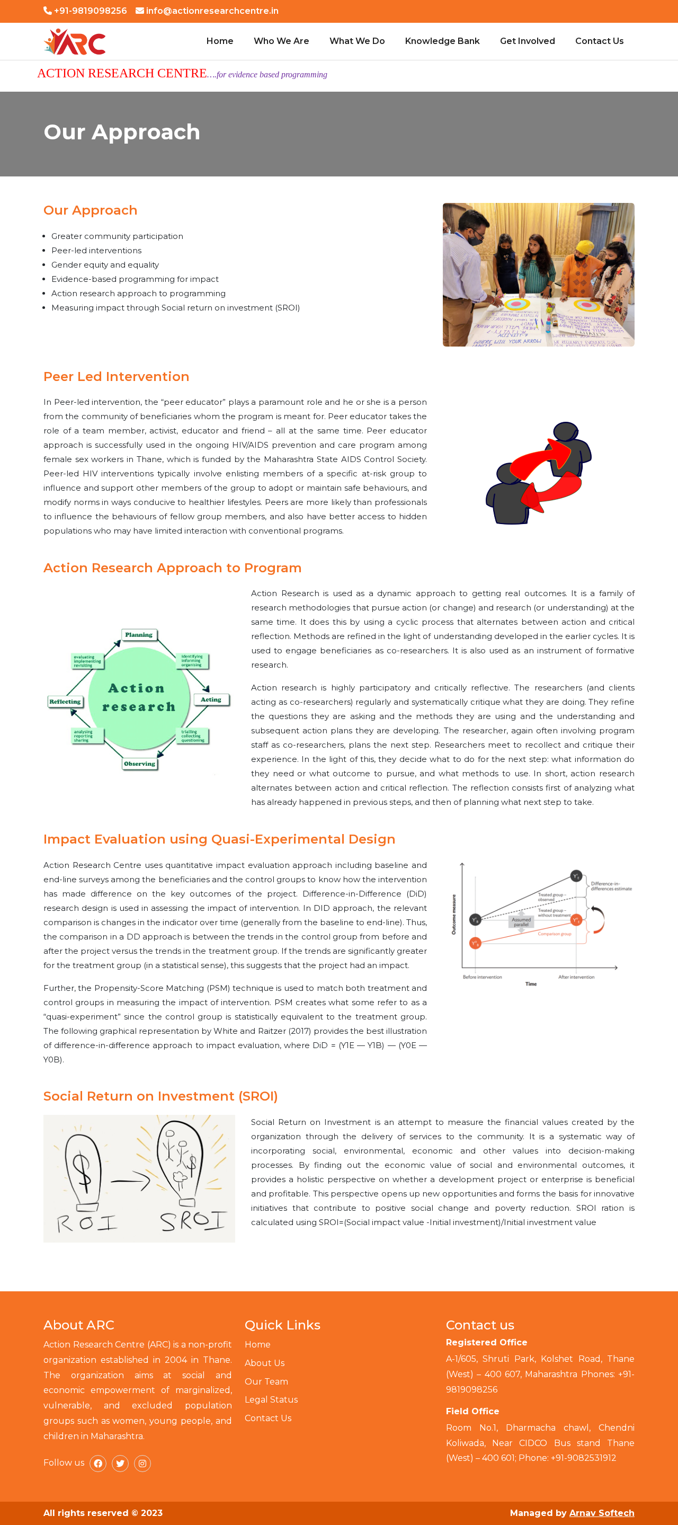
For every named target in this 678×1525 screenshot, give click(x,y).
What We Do (357, 41)
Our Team (266, 1382)
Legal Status (271, 1400)
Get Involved (527, 41)
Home (220, 41)
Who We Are (281, 41)
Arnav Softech (602, 1513)
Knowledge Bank (442, 41)
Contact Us (599, 41)
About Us (264, 1363)
